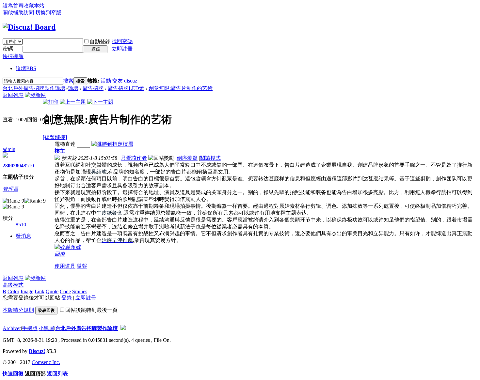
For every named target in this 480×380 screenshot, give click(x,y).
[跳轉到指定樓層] (112, 144)
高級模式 (13, 285)
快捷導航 (13, 56)
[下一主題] (100, 102)
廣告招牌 (93, 88)
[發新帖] (35, 95)
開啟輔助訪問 (18, 12)
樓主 (60, 151)
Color (13, 291)
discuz (130, 81)
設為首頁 (13, 5)
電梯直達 (65, 144)
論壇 (26, 68)
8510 (29, 165)
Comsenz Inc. (46, 362)
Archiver (12, 328)
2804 (18, 165)
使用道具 (65, 266)
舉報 (82, 266)
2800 (8, 165)
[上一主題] (73, 102)
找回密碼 (122, 41)
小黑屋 (46, 328)
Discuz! (37, 351)
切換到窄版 (48, 12)
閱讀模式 (210, 158)
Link (39, 291)
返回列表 (13, 95)
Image (27, 291)
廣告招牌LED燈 (126, 88)
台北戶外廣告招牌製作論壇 (34, 88)
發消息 (23, 236)
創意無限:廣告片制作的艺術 (181, 88)
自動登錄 (99, 41)
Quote (52, 291)
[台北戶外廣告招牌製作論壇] (29, 27)
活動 (106, 81)
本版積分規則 (18, 310)
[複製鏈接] (55, 137)
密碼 (8, 49)
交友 (117, 81)
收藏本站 (34, 5)
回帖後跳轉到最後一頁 (91, 310)
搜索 (68, 81)
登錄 (66, 297)
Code (65, 291)
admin (9, 149)
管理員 (10, 189)
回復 (60, 254)
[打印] (50, 102)
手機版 (30, 328)
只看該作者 (134, 158)
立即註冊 (122, 49)
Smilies (79, 291)
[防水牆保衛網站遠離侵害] (123, 328)
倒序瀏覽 (187, 158)
